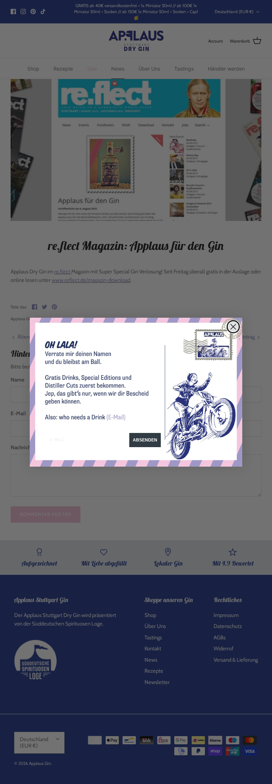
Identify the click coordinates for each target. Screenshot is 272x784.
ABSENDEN (145, 440)
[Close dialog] (233, 327)
